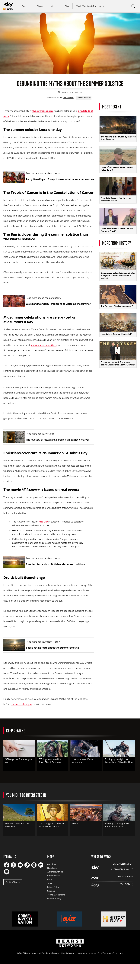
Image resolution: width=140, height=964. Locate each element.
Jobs (49, 883)
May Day (43, 521)
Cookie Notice (53, 875)
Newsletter (52, 868)
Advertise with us (55, 872)
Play (67, 6)
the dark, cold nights (21, 704)
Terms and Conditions (112, 953)
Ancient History (84, 97)
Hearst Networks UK (33, 953)
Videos (54, 6)
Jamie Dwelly (68, 97)
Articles (25, 6)
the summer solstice (42, 111)
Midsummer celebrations (43, 345)
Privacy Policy (53, 887)
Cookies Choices (12, 882)
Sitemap (51, 891)
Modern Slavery (54, 898)
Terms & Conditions (56, 895)
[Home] (8, 6)
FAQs (49, 879)
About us (51, 864)
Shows (40, 6)
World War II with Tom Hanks (90, 6)
